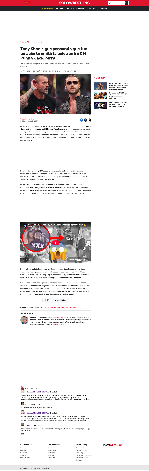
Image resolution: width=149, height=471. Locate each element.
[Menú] (21, 3)
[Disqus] (55, 355)
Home (22, 42)
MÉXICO (96, 9)
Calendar (23, 453)
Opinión (23, 450)
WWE (56, 9)
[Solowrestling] (74, 3)
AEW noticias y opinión (35, 42)
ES (28, 3)
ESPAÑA (104, 9)
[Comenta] (89, 120)
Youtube (51, 455)
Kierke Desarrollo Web (46, 468)
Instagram (51, 453)
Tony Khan (64, 308)
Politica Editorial (81, 448)
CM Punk (43, 308)
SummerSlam (47, 9)
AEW (62, 9)
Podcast (23, 455)
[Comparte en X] (85, 120)
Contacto (79, 460)
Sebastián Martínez (27, 119)
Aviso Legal (80, 453)
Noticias (23, 448)
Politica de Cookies (82, 458)
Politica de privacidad (83, 455)
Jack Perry (73, 308)
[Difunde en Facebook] (81, 120)
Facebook (51, 448)
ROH (72, 9)
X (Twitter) (52, 450)
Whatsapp (51, 458)
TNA (67, 9)
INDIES (88, 9)
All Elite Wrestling (53, 308)
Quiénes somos (25, 458)
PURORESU (80, 9)
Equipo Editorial (81, 450)
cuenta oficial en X (59, 324)
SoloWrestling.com (61, 317)
